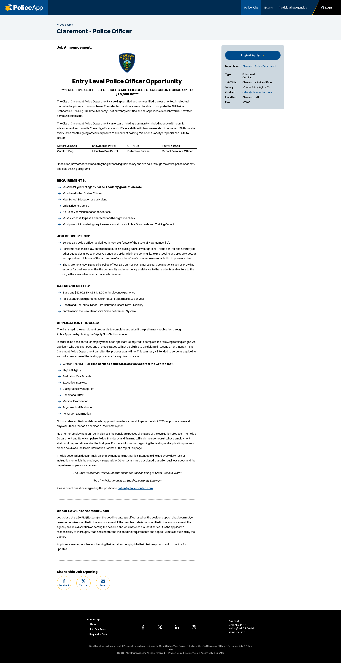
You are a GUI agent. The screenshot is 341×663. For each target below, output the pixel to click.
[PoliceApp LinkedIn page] (176, 627)
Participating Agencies (293, 7)
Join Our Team (98, 629)
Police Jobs (251, 7)
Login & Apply (250, 55)
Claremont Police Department (259, 66)
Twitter (83, 585)
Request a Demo (99, 634)
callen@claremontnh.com (257, 92)
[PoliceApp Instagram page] (193, 627)
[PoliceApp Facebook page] (142, 627)
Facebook (63, 585)
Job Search (66, 24)
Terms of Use (191, 653)
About (93, 624)
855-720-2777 (237, 632)
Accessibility (207, 653)
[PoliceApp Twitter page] (160, 627)
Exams (268, 7)
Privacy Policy (175, 653)
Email (103, 585)
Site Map (220, 653)
